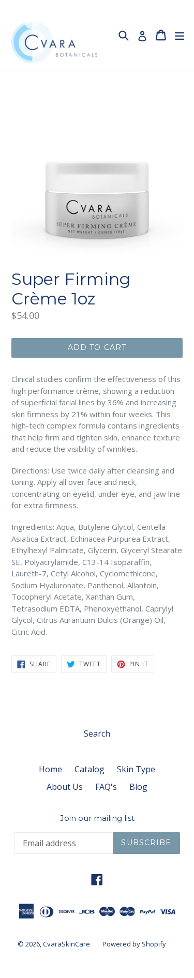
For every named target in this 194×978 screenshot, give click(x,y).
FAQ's (106, 786)
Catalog (89, 769)
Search (97, 733)
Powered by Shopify (134, 944)
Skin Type (136, 769)
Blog (138, 786)
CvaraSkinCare (66, 944)
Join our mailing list (97, 818)
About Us (65, 786)
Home (50, 769)
